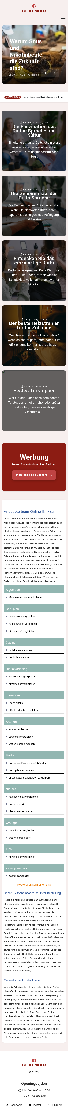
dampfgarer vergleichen (22, 830)
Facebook (16, 1105)
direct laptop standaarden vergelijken (29, 777)
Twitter (37, 1105)
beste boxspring (18, 804)
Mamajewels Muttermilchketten (26, 597)
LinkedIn (57, 1105)
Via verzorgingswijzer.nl (22, 676)
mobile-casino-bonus (20, 650)
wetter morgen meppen (22, 744)
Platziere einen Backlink (32, 474)
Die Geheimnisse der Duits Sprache (34, 196)
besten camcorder (19, 875)
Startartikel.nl (16, 703)
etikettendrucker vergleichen (24, 710)
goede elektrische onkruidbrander (27, 763)
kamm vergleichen (19, 729)
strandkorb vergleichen (21, 736)
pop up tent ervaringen (21, 770)
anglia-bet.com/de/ (19, 657)
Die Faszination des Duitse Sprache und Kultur (34, 130)
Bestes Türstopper (34, 391)
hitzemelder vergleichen (22, 631)
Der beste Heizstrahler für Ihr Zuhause (34, 325)
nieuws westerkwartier (21, 811)
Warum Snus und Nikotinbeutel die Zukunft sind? (27, 54)
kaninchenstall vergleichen (23, 796)
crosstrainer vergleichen (22, 616)
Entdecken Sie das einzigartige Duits (34, 260)
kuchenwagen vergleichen (23, 623)
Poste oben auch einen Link (34, 884)
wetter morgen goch (20, 837)
